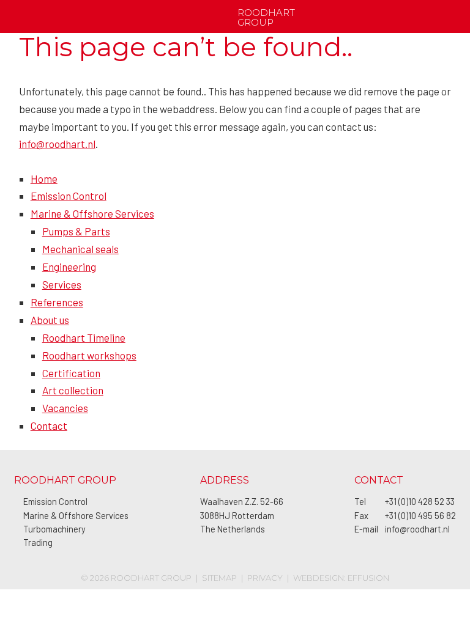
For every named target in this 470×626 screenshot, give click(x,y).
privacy (265, 578)
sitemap (219, 578)
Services (61, 284)
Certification (71, 373)
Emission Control (68, 196)
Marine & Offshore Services (92, 213)
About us (50, 320)
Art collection (72, 390)
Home (44, 178)
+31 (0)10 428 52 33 (420, 501)
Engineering (69, 266)
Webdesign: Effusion (341, 578)
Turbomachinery (54, 529)
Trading (38, 542)
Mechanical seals (80, 249)
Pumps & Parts (76, 231)
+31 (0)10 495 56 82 (420, 515)
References (57, 302)
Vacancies (65, 408)
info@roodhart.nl (57, 144)
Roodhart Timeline (83, 337)
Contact (49, 425)
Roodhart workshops (89, 355)
